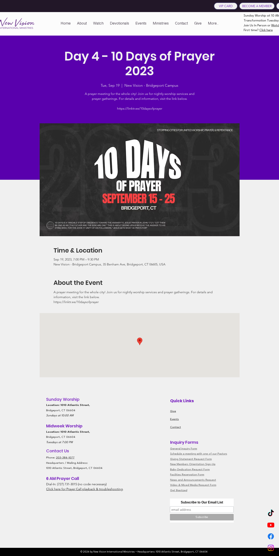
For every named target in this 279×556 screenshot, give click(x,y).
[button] (82, 23)
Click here (266, 30)
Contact (175, 427)
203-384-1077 (65, 457)
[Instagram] (271, 548)
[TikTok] (271, 513)
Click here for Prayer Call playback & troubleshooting (84, 489)
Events (174, 419)
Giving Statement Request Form (191, 459)
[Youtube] (271, 525)
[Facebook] (271, 536)
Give (173, 411)
